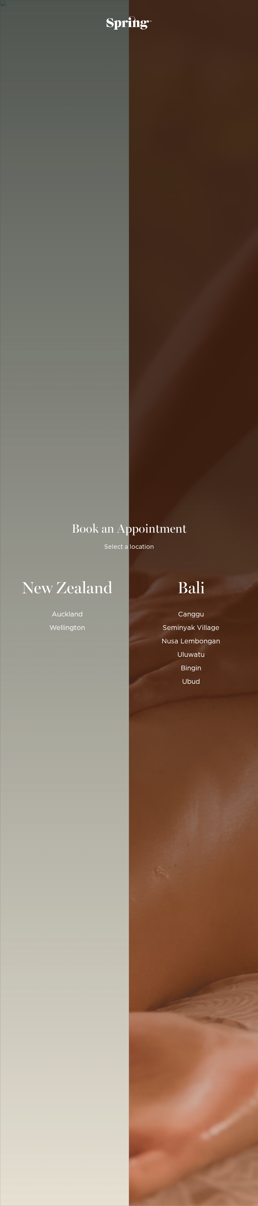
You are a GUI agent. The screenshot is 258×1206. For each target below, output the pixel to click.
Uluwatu (191, 654)
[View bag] (250, 23)
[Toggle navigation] (8, 23)
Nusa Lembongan (191, 641)
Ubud (191, 681)
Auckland (67, 614)
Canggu (191, 614)
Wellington (67, 627)
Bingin (191, 668)
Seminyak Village (191, 627)
